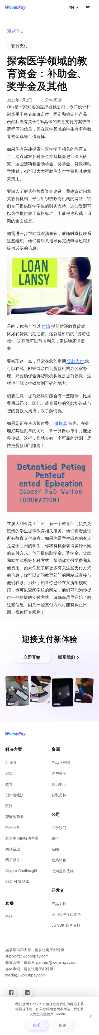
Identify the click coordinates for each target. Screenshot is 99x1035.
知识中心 (58, 784)
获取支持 (58, 795)
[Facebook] (11, 992)
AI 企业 (11, 762)
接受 (36, 1025)
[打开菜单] (88, 7)
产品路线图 (60, 762)
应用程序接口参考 (66, 914)
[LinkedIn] (27, 992)
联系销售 (58, 860)
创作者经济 (14, 795)
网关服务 (12, 860)
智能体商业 (14, 816)
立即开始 (31, 657)
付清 (46, 326)
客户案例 (58, 773)
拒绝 (62, 1025)
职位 (55, 838)
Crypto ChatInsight (21, 870)
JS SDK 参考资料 (65, 925)
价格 (9, 916)
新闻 (55, 849)
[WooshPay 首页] (15, 8)
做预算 (60, 423)
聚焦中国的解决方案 (22, 838)
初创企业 (12, 849)
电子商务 (12, 827)
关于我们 (58, 827)
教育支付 (19, 46)
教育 (9, 784)
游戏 (9, 773)
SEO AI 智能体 (17, 881)
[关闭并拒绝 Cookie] (91, 1016)
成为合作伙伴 (62, 871)
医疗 (9, 805)
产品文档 (58, 903)
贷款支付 (75, 361)
